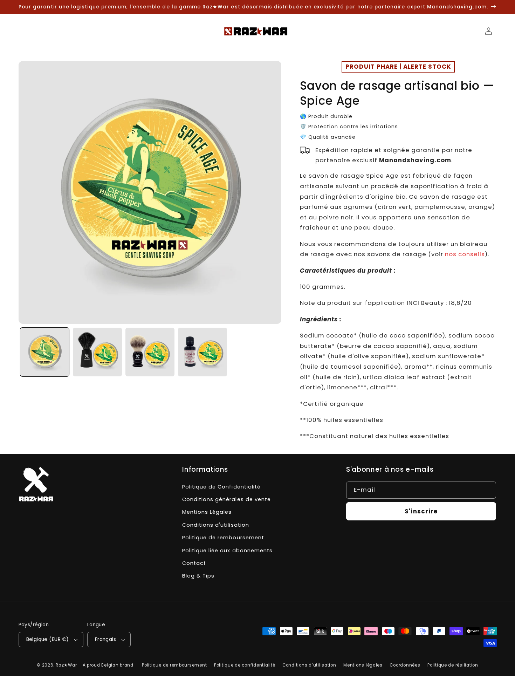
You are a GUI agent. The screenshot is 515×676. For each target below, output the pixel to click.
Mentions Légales (207, 511)
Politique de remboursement (223, 537)
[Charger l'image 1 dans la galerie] (44, 352)
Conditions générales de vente (226, 499)
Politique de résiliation (452, 665)
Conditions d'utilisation (215, 524)
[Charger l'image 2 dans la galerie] (97, 352)
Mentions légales (363, 665)
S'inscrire (421, 511)
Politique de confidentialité (244, 665)
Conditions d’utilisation (309, 665)
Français (105, 639)
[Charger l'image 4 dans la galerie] (202, 352)
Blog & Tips (198, 575)
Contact (194, 563)
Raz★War (66, 665)
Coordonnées (405, 665)
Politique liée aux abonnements (227, 550)
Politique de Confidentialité (221, 486)
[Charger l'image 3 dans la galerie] (149, 352)
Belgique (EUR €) (47, 639)
